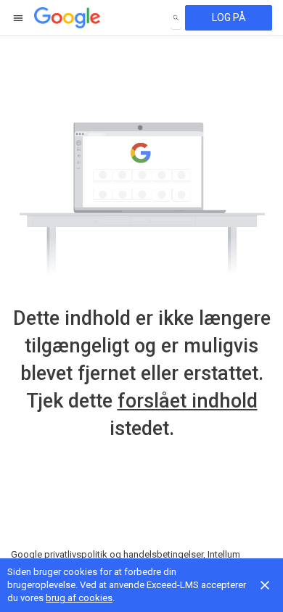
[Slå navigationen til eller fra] (18, 18)
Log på (229, 17)
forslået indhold (188, 401)
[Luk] (265, 585)
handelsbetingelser (163, 554)
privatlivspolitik (75, 554)
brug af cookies (79, 597)
